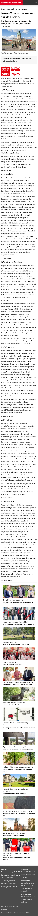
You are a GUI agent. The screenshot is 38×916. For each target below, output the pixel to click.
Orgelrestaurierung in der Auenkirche (15, 833)
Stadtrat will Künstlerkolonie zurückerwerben (18, 767)
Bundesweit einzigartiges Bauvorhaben (13, 835)
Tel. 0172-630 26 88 (27, 886)
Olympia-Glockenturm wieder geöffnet (15, 747)
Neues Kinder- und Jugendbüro (13, 600)
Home (3, 9)
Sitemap (4, 910)
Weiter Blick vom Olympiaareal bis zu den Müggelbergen (18, 749)
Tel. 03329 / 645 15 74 (28, 872)
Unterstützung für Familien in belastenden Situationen (17, 684)
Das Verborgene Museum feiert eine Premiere (18, 811)
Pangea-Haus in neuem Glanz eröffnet (15, 622)
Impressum (5, 906)
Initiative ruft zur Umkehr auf (11, 705)
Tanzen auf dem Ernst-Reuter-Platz (12, 664)
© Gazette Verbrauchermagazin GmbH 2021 (15, 913)
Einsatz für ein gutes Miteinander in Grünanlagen (16, 644)
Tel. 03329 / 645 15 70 (8, 881)
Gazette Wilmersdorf (13, 9)
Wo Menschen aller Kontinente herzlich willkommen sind (18, 624)
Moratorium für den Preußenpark (14, 703)
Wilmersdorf (7, 61)
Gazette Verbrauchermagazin (11, 2)
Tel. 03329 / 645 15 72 (28, 897)
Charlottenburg (22, 58)
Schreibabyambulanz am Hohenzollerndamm (18, 682)
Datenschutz (14, 906)
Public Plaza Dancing (10, 662)
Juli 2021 (24, 9)
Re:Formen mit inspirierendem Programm (14, 793)
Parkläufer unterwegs (10, 642)
